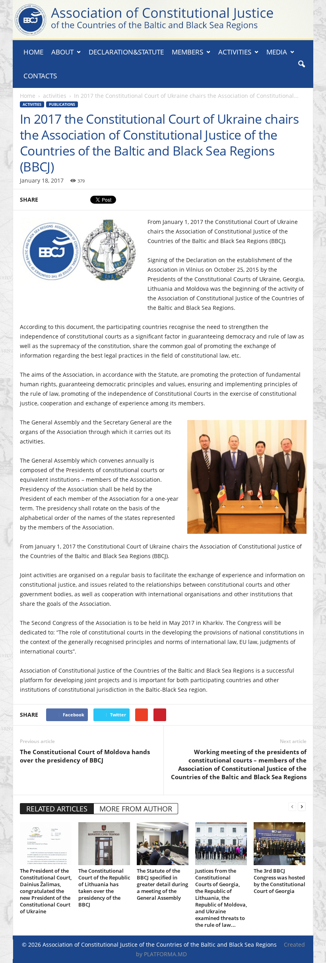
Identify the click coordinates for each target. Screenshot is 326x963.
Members (187, 51)
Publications (62, 104)
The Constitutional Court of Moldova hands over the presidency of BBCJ (85, 756)
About (62, 51)
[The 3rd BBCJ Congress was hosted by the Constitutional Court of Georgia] (279, 843)
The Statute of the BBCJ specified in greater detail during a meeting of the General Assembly (162, 884)
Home (33, 51)
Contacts (40, 75)
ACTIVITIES (234, 51)
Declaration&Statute (126, 51)
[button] (301, 64)
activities (54, 95)
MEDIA (276, 51)
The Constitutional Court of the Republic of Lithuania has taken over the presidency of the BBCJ (104, 887)
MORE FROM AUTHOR (135, 808)
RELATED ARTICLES (56, 808)
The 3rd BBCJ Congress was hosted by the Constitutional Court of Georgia (279, 881)
